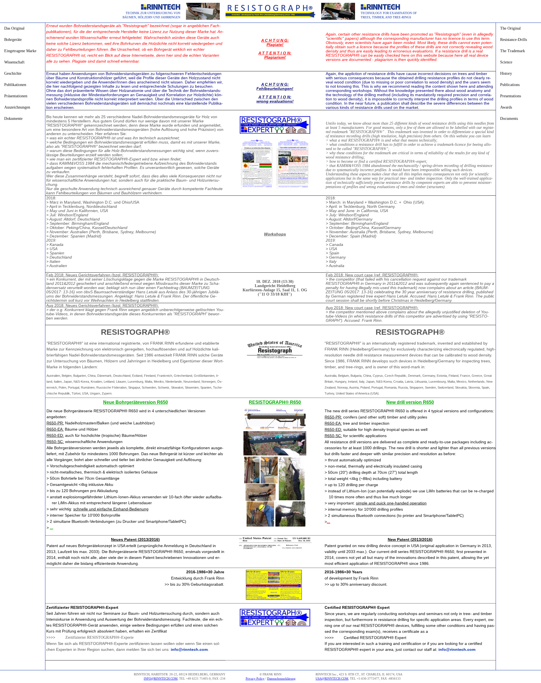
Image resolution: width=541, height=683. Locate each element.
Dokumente (13, 118)
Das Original (14, 28)
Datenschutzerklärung (281, 678)
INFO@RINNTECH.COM (161, 678)
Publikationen (15, 85)
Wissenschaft (14, 62)
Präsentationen (15, 96)
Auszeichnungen (17, 107)
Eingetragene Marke (20, 51)
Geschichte (12, 73)
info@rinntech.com (189, 649)
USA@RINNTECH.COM (332, 678)
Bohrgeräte (13, 40)
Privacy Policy (255, 678)
